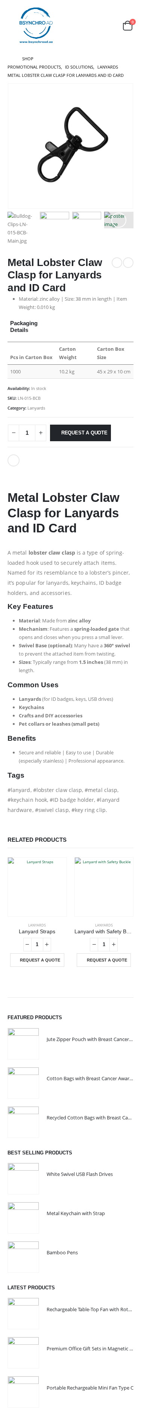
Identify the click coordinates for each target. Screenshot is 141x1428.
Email (14, 460)
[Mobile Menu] (13, 25)
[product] (37, 887)
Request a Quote (84, 433)
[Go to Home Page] (10, 59)
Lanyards (36, 408)
